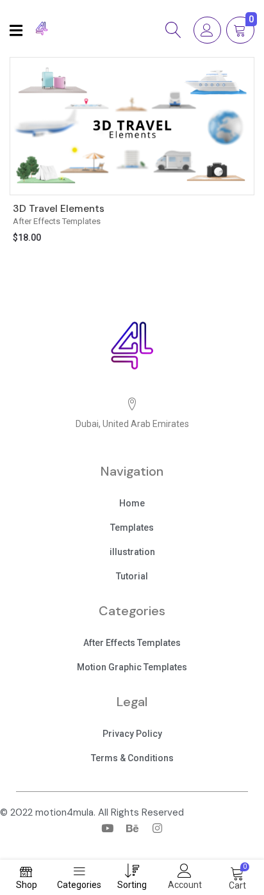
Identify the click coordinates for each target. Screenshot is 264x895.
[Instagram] (157, 828)
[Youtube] (107, 828)
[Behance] (132, 828)
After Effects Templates (57, 221)
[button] (132, 504)
